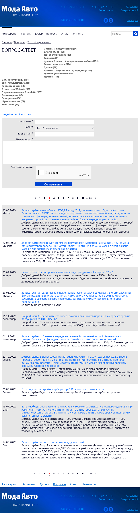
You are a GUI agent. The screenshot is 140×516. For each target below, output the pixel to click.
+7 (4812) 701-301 (71, 7)
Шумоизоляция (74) (13, 101)
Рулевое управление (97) (58, 73)
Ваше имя (26, 121)
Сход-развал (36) (11, 98)
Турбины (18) (51, 76)
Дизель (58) (50, 67)
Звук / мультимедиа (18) (16, 82)
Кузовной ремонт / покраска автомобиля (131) (71, 61)
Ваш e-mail (25, 133)
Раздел (29, 127)
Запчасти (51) (51, 58)
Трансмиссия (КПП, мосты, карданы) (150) (68, 70)
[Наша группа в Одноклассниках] (111, 21)
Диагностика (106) (54, 51)
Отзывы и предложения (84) (60, 48)
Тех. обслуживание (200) (58, 54)
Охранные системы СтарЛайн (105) (22, 92)
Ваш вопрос (24, 139)
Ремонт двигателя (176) (57, 64)
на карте (132, 20)
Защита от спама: (22, 167)
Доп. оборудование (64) (15, 79)
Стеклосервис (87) (12, 95)
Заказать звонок (72, 20)
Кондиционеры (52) (13, 86)
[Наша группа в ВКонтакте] (106, 21)
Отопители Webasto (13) (16, 89)
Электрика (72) (10, 104)
